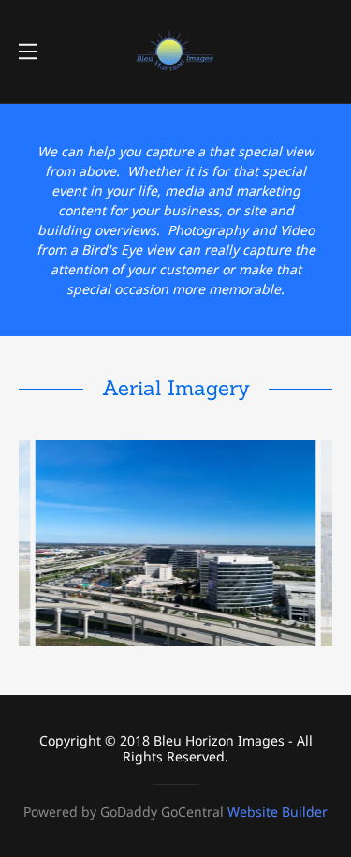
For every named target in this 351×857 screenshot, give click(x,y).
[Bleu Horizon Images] (175, 50)
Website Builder (277, 811)
